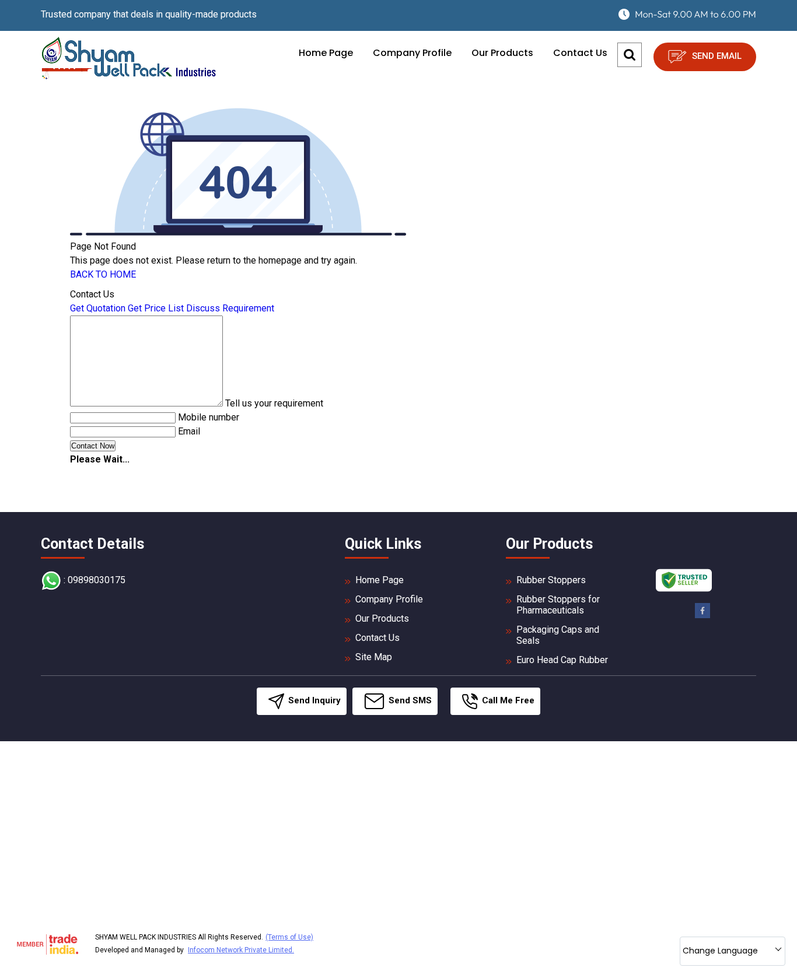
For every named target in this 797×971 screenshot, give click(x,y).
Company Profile (412, 52)
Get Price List (156, 308)
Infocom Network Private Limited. (241, 950)
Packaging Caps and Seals (557, 635)
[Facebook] (702, 616)
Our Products (502, 52)
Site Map (373, 656)
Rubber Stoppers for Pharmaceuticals (558, 605)
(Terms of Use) (289, 937)
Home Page (326, 52)
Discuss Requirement (230, 308)
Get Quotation (97, 308)
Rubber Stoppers (551, 580)
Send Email (716, 56)
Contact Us (580, 52)
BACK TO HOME (103, 274)
